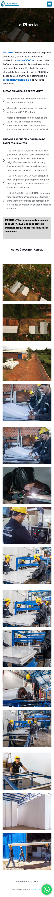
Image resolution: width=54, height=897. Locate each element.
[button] (49, 4)
